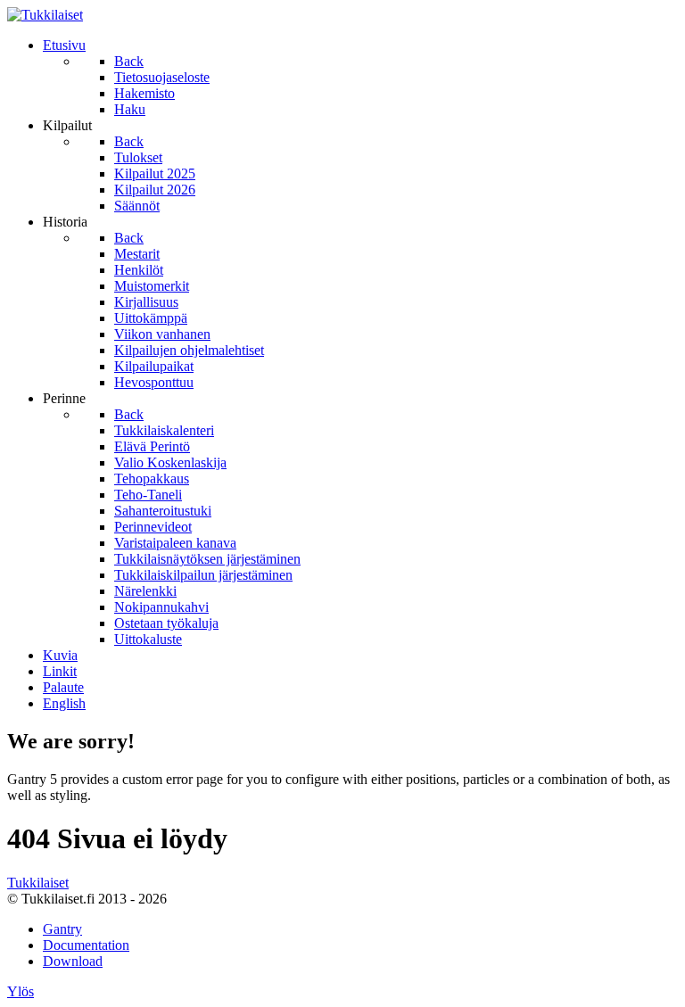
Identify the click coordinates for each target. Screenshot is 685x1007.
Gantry (62, 929)
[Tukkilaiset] (45, 14)
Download (73, 961)
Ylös (20, 991)
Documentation (86, 945)
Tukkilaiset (38, 882)
